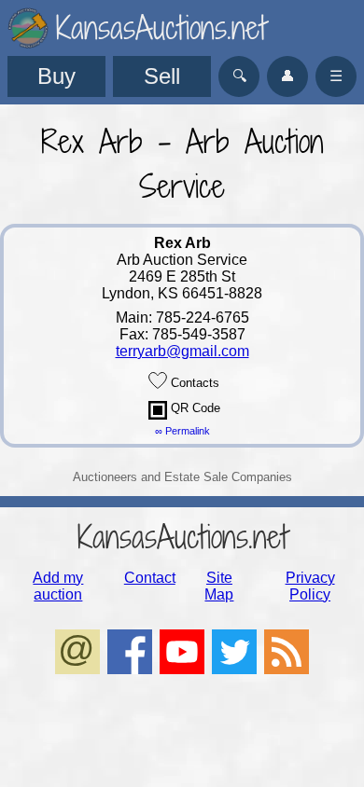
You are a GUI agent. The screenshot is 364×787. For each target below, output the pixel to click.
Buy (56, 76)
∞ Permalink (182, 430)
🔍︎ (239, 76)
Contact (149, 578)
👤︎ (287, 76)
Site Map (218, 586)
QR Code (193, 408)
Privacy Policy (310, 586)
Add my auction (58, 586)
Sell (162, 76)
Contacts (193, 383)
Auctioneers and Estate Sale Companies (182, 477)
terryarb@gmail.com (182, 351)
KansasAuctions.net (182, 537)
